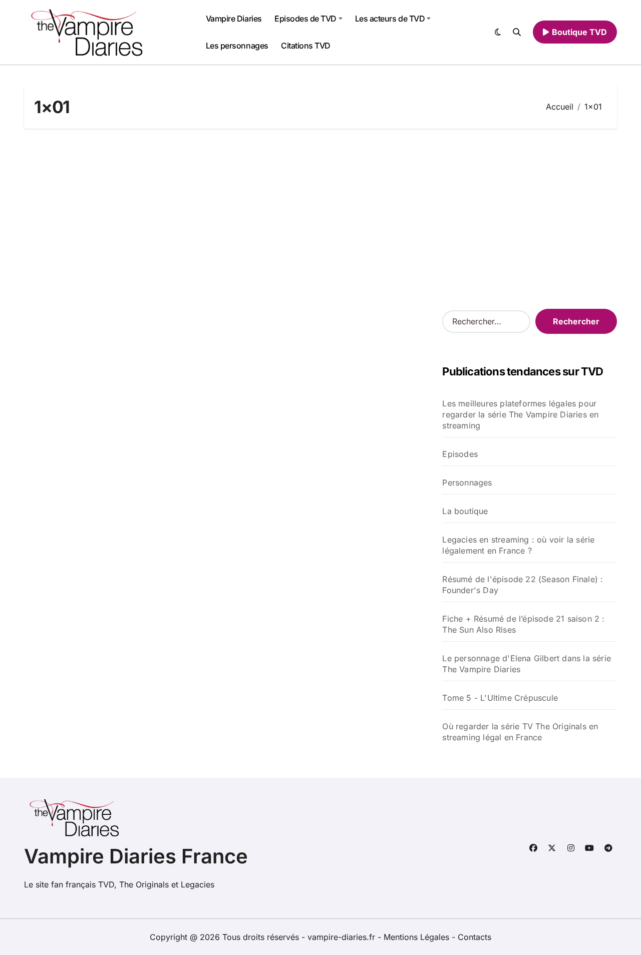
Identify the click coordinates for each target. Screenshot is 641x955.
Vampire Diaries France (136, 856)
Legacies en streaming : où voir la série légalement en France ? (518, 545)
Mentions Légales (418, 937)
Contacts (474, 937)
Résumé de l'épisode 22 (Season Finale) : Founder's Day (522, 584)
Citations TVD (306, 46)
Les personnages (237, 46)
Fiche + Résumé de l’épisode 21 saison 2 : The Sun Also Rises (523, 624)
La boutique (465, 511)
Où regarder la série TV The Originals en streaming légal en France (520, 731)
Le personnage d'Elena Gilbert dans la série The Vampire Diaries (526, 663)
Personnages (467, 483)
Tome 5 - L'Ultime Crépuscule (500, 698)
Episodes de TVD (305, 19)
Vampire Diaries (234, 19)
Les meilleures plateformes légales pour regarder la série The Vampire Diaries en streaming (520, 414)
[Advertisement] (322, 219)
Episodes (460, 454)
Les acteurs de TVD (390, 19)
